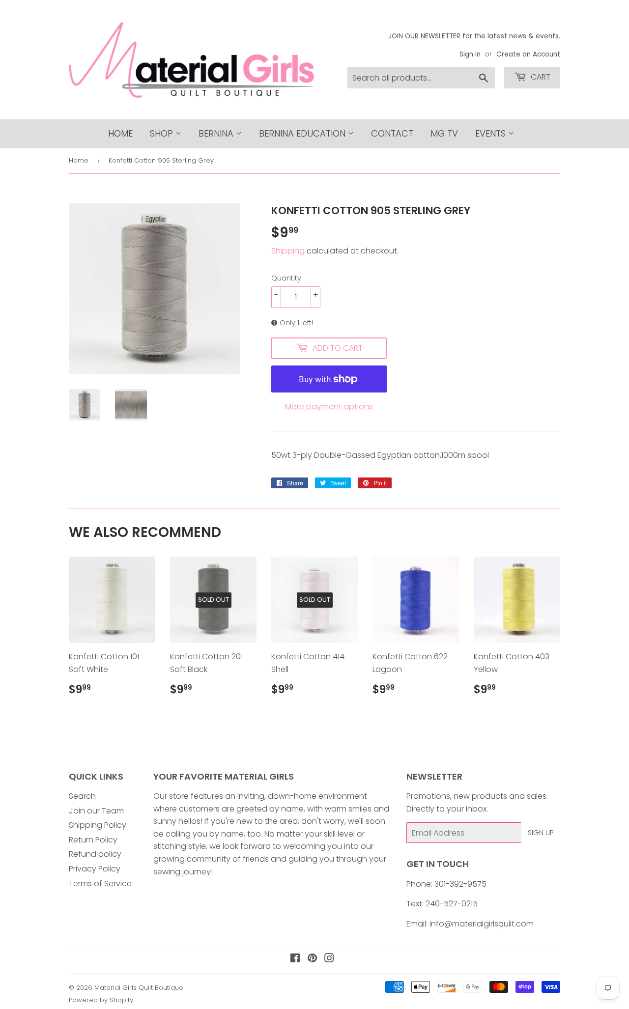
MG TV (444, 133)
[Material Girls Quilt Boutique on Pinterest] (312, 959)
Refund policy (95, 854)
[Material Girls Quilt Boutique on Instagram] (329, 959)
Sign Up (541, 833)
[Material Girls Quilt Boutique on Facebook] (295, 959)
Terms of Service (100, 883)
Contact (392, 133)
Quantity (286, 278)
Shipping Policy (97, 825)
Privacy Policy (94, 868)
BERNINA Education (303, 133)
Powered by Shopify (101, 1000)
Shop (162, 133)
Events (491, 133)
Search (82, 796)
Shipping (288, 250)
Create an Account (528, 54)
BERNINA (217, 133)
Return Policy (93, 839)
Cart (539, 77)
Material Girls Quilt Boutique (138, 987)
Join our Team (96, 810)
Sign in (470, 54)
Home (120, 133)
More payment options (329, 406)
